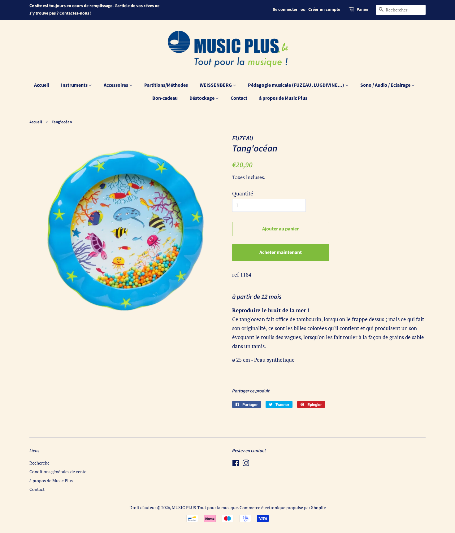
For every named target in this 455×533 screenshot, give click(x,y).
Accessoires (116, 85)
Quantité (242, 193)
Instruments (75, 85)
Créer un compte (324, 10)
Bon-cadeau (165, 98)
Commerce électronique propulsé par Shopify (283, 507)
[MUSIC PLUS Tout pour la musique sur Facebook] (235, 464)
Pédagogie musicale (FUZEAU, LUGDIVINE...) (296, 85)
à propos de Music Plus (283, 98)
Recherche (39, 463)
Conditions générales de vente (57, 471)
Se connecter (285, 10)
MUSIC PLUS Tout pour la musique (205, 507)
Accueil (41, 85)
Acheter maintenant (280, 252)
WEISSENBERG (216, 85)
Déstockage (202, 98)
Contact (239, 98)
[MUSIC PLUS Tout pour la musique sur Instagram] (245, 464)
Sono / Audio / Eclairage (385, 85)
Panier (363, 10)
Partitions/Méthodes (166, 85)
